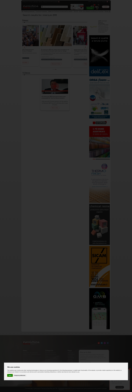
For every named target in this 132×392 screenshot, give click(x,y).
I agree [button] (10, 375)
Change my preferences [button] (19, 375)
